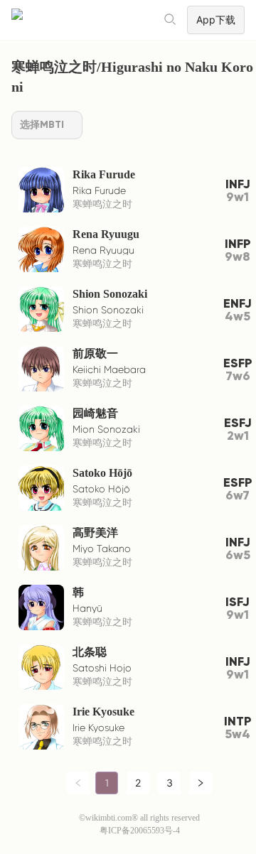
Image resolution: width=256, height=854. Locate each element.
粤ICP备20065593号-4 (140, 831)
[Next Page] (200, 783)
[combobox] (47, 125)
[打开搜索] (170, 19)
